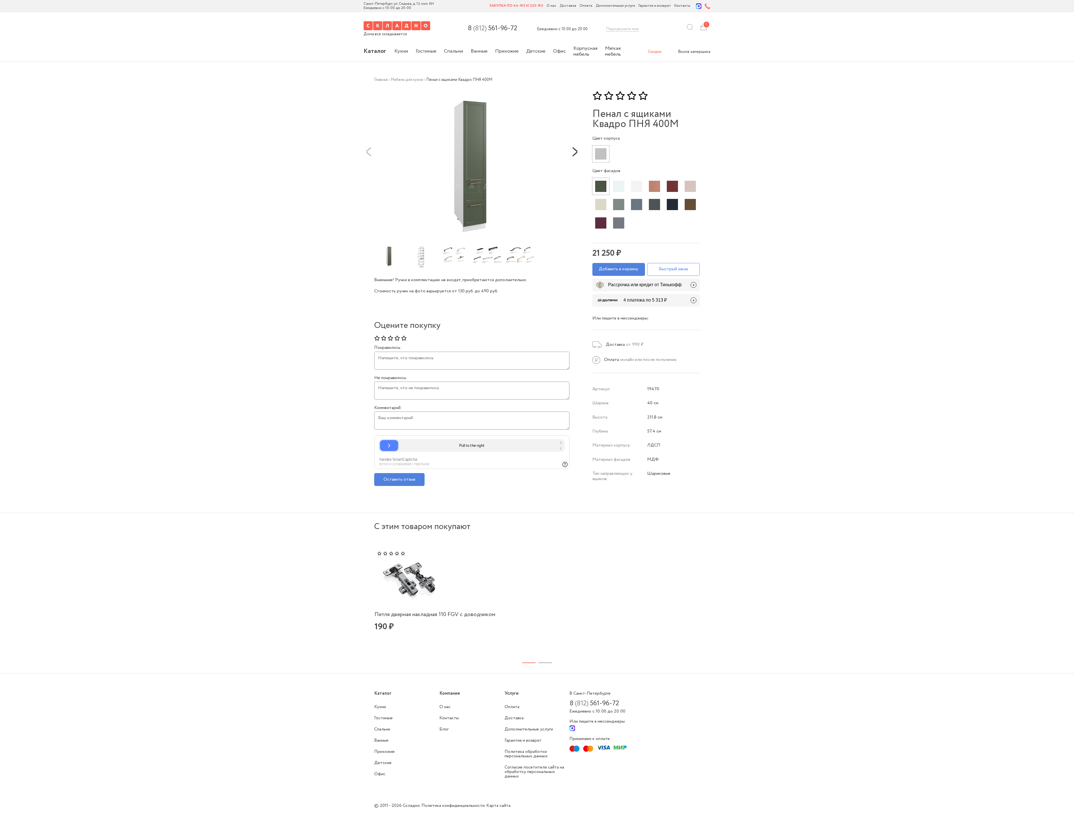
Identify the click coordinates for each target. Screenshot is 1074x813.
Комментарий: (388, 407)
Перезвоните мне (622, 29)
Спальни (453, 51)
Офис (559, 51)
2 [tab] (545, 662)
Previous (368, 151)
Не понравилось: (391, 377)
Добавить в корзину (618, 269)
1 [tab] (529, 662)
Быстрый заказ (673, 269)
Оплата (586, 6)
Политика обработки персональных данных (526, 753)
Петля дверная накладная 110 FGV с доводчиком (435, 614)
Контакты (682, 6)
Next (575, 151)
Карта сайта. (498, 805)
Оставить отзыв (399, 479)
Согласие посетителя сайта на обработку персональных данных (534, 771)
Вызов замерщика (694, 52)
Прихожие (507, 51)
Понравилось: (388, 347)
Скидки (654, 52)
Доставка (568, 6)
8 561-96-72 (492, 28)
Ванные (479, 51)
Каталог (375, 51)
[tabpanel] (533, 599)
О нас (551, 6)
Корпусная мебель (585, 51)
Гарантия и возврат (655, 6)
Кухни (401, 51)
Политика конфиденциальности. (453, 805)
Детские (535, 51)
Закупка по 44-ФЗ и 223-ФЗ (516, 6)
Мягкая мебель (613, 51)
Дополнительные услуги (615, 6)
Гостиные (426, 51)
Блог (444, 729)
